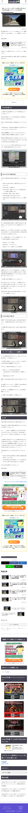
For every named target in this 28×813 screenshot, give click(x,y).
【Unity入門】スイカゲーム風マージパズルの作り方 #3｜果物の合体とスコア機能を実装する (13, 789)
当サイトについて (7, 806)
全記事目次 (20, 806)
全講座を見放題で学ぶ (14, 89)
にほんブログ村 (4, 763)
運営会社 (21, 808)
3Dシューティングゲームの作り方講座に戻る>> (16, 481)
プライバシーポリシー (7, 808)
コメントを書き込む (14, 624)
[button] (18, 566)
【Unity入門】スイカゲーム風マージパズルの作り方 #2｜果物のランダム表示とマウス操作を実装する (13, 795)
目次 (13, 102)
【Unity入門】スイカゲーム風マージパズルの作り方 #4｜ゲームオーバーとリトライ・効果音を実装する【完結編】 (13, 783)
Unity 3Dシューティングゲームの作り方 (10, 557)
